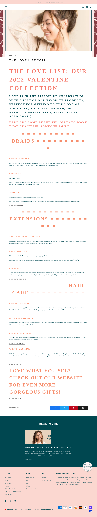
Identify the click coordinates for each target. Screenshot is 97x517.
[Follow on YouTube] (15, 501)
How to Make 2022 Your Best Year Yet (48, 448)
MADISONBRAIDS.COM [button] (17, 398)
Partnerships (9, 494)
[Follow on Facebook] (5, 501)
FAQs (28, 483)
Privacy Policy (46, 480)
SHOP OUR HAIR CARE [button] (17, 344)
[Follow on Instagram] (10, 501)
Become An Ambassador (13, 491)
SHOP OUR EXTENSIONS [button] (17, 279)
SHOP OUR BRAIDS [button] (16, 205)
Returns (29, 480)
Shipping (29, 486)
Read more (28, 459)
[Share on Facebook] (55, 408)
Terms (43, 478)
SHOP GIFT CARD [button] (15, 364)
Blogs (7, 480)
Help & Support (31, 489)
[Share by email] (83, 408)
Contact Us (30, 478)
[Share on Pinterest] (73, 408)
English (28, 509)
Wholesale (8, 483)
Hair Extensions (10, 489)
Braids (7, 486)
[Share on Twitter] (64, 408)
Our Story (8, 478)
